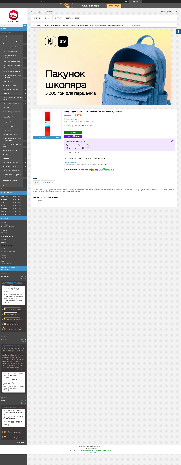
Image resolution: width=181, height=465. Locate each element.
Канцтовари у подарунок (11, 103)
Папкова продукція (9, 126)
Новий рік (6, 37)
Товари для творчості (10, 166)
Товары (5, 154)
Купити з (70, 136)
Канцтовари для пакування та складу (13, 98)
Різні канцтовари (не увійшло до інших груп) (12, 139)
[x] (36, 179)
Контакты (58, 18)
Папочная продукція (9, 47)
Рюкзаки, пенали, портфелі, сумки (12, 42)
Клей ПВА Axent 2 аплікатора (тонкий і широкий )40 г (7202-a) (13, 295)
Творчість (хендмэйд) (10, 85)
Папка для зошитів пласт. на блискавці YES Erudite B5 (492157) (12, 423)
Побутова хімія (8, 81)
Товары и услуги (6, 33)
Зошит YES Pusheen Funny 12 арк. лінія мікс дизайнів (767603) (13, 375)
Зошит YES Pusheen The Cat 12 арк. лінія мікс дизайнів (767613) (13, 388)
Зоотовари (6, 93)
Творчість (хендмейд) (10, 150)
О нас (47, 18)
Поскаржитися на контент (86, 450)
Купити (73, 132)
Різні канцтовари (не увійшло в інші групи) (12, 76)
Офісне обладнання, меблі (11, 71)
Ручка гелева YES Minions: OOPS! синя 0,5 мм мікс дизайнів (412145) (12, 382)
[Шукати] (25, 25)
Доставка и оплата (73, 18)
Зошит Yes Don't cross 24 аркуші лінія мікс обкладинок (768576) (12, 300)
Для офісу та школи (9, 185)
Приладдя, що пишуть (10, 134)
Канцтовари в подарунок (11, 61)
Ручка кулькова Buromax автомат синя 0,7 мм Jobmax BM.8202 (12, 290)
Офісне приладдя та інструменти (9, 56)
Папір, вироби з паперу (10, 89)
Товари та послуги (42, 25)
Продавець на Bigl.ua (90, 448)
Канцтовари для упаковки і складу (12, 66)
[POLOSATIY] (14, 15)
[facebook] (34, 179)
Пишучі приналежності (10, 51)
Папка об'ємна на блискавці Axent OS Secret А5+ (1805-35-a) (13, 412)
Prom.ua (100, 446)
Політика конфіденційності (103, 450)
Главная (37, 18)
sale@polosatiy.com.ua (8, 251)
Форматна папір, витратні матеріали (80, 25)
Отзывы (4, 189)
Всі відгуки (20, 442)
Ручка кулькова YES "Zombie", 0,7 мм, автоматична (13, 417)
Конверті (6, 158)
